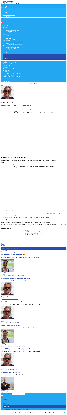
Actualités (5, 12)
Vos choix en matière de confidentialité (40, 412)
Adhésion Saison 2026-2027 (11, 43)
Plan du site (5, 399)
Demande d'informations (11, 39)
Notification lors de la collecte (20, 412)
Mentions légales (6, 401)
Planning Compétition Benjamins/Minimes (14, 44)
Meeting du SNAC (6, 16)
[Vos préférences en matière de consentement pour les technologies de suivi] (64, 412)
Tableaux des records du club (11, 36)
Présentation (8, 35)
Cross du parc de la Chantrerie (9, 15)
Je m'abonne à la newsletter (6, 393)
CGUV (4, 403)
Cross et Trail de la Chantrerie (11, 48)
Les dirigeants (8, 38)
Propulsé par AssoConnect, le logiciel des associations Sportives (15, 409)
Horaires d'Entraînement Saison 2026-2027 (14, 42)
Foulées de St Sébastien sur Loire (9, 13)
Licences (5, 400)
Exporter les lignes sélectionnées (7, 1)
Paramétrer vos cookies (8, 404)
